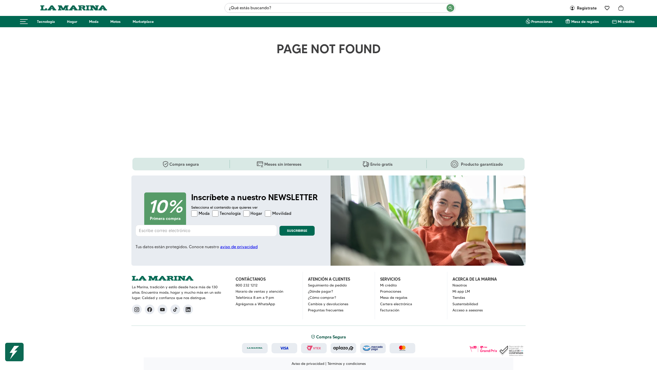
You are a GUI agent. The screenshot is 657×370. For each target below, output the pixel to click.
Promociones (542, 21)
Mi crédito (626, 21)
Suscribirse (297, 231)
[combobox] (340, 8)
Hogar (72, 21)
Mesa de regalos (585, 21)
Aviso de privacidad (308, 363)
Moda (94, 21)
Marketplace (143, 21)
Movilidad (281, 213)
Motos (115, 21)
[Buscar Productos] (451, 8)
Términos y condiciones (346, 363)
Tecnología (46, 21)
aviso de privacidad (239, 246)
